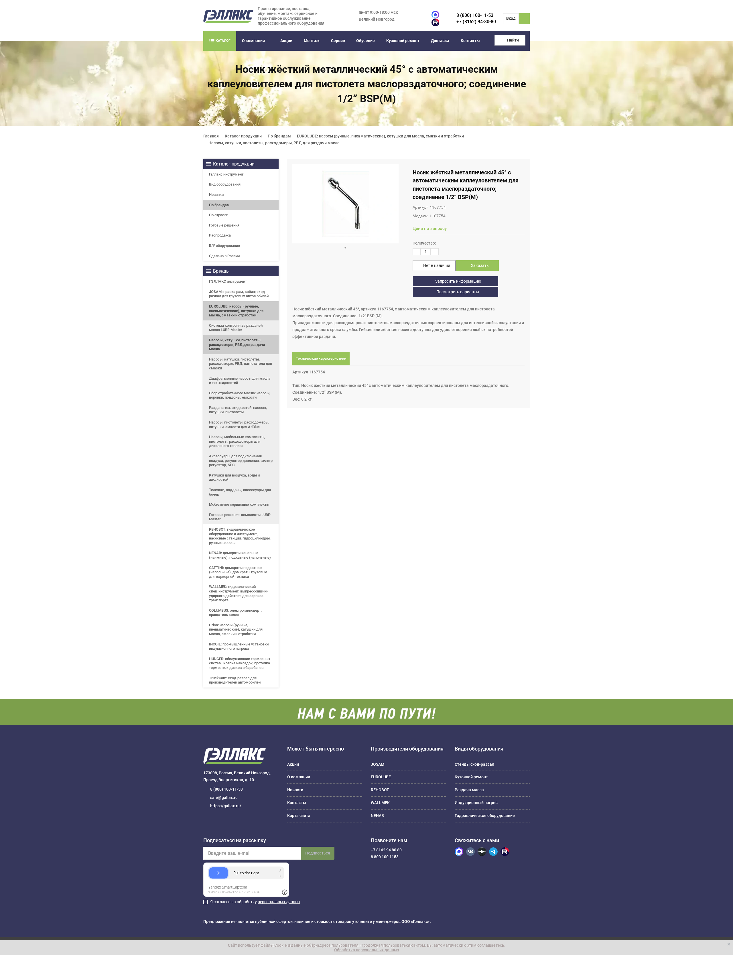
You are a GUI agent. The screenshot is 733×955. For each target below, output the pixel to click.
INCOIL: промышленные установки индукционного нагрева (239, 646)
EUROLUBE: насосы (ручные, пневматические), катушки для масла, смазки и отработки (236, 310)
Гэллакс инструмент (226, 174)
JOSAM (377, 764)
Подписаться (317, 853)
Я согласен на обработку (255, 901)
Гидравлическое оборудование (485, 815)
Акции (286, 40)
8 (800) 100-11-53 (474, 15)
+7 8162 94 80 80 (386, 850)
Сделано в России (224, 256)
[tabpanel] (345, 203)
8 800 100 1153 (385, 856)
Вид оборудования (225, 184)
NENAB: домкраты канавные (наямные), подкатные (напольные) (240, 555)
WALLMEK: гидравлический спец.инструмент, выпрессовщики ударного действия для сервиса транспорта (238, 593)
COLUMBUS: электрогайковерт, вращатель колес (235, 612)
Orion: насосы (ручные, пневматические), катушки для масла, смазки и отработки (236, 629)
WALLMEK (380, 802)
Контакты (470, 40)
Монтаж (312, 40)
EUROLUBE (381, 777)
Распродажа (220, 235)
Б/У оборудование (224, 245)
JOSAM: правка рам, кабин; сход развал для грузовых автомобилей (239, 294)
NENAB (377, 815)
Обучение (365, 40)
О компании (253, 40)
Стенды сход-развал (474, 764)
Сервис (338, 40)
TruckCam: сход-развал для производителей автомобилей (235, 680)
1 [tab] (345, 248)
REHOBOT (380, 789)
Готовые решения (224, 225)
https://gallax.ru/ (225, 806)
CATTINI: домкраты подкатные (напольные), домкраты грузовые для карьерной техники (238, 572)
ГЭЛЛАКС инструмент (228, 281)
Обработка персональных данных (366, 950)
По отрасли (218, 215)
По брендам (219, 205)
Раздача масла (469, 789)
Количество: (424, 243)
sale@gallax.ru (224, 797)
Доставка (440, 40)
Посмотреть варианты (457, 292)
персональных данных (279, 901)
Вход (511, 18)
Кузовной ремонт (402, 40)
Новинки (216, 194)
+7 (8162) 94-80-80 (476, 21)
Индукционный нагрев (476, 802)
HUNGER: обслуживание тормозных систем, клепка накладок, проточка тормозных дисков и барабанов (239, 663)
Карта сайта (298, 815)
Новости (295, 789)
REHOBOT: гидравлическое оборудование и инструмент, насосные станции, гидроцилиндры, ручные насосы (240, 536)
